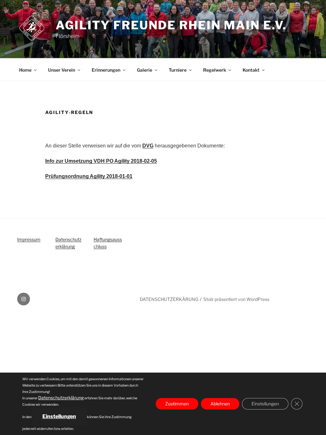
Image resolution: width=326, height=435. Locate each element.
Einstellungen (59, 416)
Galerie (144, 70)
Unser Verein (61, 70)
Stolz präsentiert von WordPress (236, 299)
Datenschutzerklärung (61, 397)
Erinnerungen (106, 70)
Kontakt (251, 70)
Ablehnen (220, 403)
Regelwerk (214, 70)
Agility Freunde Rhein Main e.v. (171, 25)
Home (25, 70)
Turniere (178, 70)
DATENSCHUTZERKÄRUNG (169, 299)
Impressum (28, 239)
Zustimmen (177, 403)
